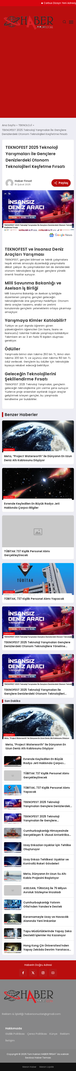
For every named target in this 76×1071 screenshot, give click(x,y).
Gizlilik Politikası (15, 1034)
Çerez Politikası (37, 1034)
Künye (53, 1034)
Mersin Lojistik (46, 1066)
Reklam (65, 1034)
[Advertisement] (38, 78)
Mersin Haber (29, 1066)
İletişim (10, 1040)
